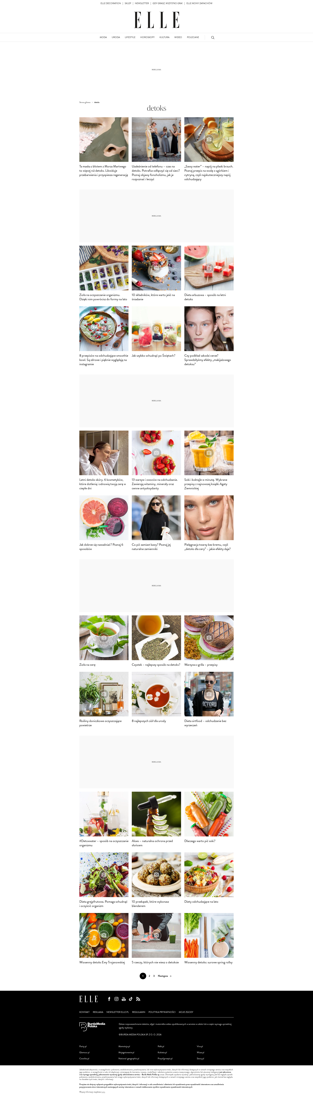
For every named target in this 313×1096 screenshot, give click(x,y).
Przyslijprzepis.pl (165, 1058)
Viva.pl (200, 1046)
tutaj (103, 1092)
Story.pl (200, 1058)
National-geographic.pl (128, 1058)
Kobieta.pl (162, 1052)
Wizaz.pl (200, 1052)
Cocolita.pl (84, 1058)
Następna (163, 976)
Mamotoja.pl (124, 1046)
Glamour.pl (84, 1052)
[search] (213, 37)
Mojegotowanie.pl (126, 1052)
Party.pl (83, 1046)
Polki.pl (161, 1046)
